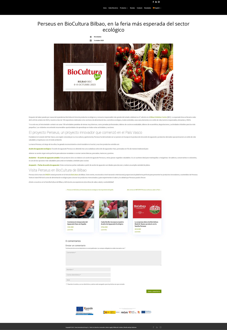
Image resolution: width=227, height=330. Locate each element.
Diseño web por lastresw (130, 327)
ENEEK (47, 175)
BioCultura (74, 175)
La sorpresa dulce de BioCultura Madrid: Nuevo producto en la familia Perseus (146, 224)
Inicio (105, 8)
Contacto (139, 8)
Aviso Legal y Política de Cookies (114, 327)
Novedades (147, 8)
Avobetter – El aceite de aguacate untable (44, 158)
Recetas (132, 8)
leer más (70, 229)
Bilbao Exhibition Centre (158, 117)
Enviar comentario (154, 291)
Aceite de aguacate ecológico (40, 149)
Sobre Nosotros (113, 8)
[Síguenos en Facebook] (153, 2)
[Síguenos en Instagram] (159, 2)
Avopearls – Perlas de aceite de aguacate (44, 165)
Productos (123, 8)
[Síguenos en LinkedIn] (156, 2)
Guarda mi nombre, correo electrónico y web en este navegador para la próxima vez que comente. (96, 284)
